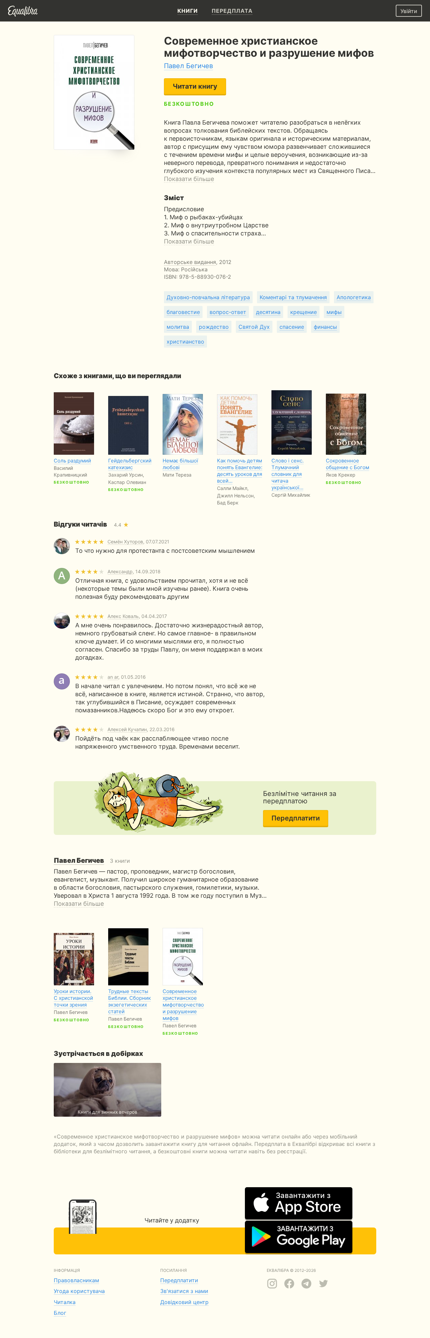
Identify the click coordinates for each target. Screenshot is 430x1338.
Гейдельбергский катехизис (130, 464)
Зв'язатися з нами (184, 1291)
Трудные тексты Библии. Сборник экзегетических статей (129, 1001)
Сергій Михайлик (290, 495)
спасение (292, 326)
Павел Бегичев (188, 66)
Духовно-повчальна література (208, 297)
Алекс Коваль (123, 616)
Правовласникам (76, 1280)
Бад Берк (228, 502)
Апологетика (354, 297)
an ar (113, 677)
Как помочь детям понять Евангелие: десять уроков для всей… (239, 470)
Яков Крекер (340, 475)
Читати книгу (195, 86)
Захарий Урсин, (126, 475)
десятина (268, 312)
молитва (178, 326)
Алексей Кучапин (127, 729)
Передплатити (295, 818)
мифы (334, 312)
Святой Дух (254, 326)
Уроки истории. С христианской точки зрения (73, 998)
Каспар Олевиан (127, 482)
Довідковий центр (184, 1302)
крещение (303, 312)
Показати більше (189, 178)
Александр (120, 571)
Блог (60, 1312)
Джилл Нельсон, (236, 495)
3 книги (92, 860)
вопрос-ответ (228, 312)
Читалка (65, 1302)
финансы (325, 326)
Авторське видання (190, 262)
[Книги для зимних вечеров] (107, 1090)
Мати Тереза (177, 475)
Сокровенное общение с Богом (347, 464)
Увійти (408, 11)
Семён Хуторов (125, 541)
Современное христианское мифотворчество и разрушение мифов (183, 1004)
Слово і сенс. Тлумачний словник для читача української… (287, 474)
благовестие (183, 312)
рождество (214, 326)
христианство (185, 341)
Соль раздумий (72, 460)
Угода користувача (79, 1291)
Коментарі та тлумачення (293, 297)
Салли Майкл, (233, 488)
